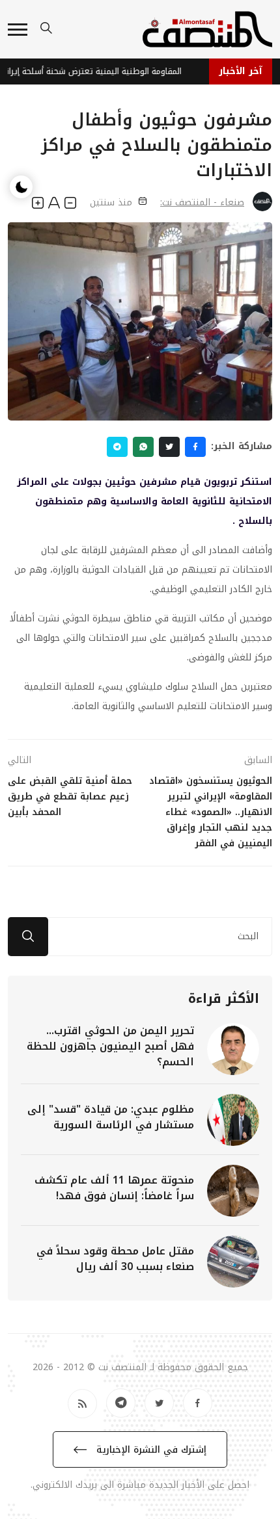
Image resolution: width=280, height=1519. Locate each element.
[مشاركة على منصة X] (169, 447)
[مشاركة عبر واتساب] (143, 447)
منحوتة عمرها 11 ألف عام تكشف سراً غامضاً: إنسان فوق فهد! (114, 1188)
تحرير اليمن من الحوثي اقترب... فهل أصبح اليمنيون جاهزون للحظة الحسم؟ (110, 1046)
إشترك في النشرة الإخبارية (149, 1450)
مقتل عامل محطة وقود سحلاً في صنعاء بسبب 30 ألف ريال (115, 1259)
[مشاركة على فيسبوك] (195, 447)
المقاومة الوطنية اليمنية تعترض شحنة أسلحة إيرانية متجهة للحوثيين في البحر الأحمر (94, 71)
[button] (17, 29)
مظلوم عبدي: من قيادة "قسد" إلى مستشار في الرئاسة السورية (110, 1117)
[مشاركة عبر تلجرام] (117, 447)
